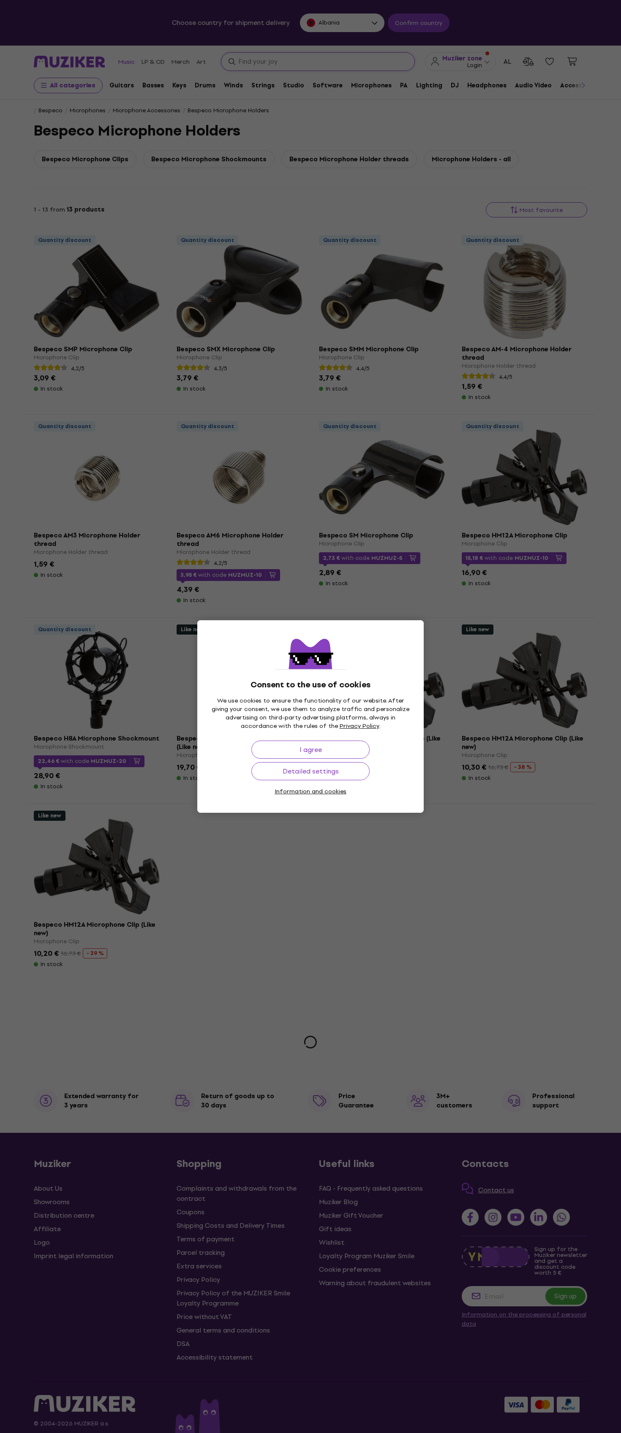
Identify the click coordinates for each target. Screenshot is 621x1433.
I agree (311, 749)
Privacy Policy (359, 726)
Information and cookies (310, 791)
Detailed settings (311, 771)
